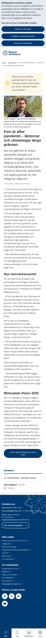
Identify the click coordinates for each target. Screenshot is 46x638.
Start (4, 62)
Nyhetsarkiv (12, 62)
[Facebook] (5, 596)
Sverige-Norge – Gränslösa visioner (21, 478)
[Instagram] (12, 596)
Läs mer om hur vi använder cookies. (19, 22)
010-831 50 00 (16, 508)
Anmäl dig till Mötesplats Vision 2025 (23, 453)
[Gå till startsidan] (12, 55)
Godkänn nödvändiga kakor (23, 36)
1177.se (36, 511)
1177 (23, 511)
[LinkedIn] (18, 596)
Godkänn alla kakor (23, 29)
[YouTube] (5, 603)
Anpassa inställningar (23, 43)
